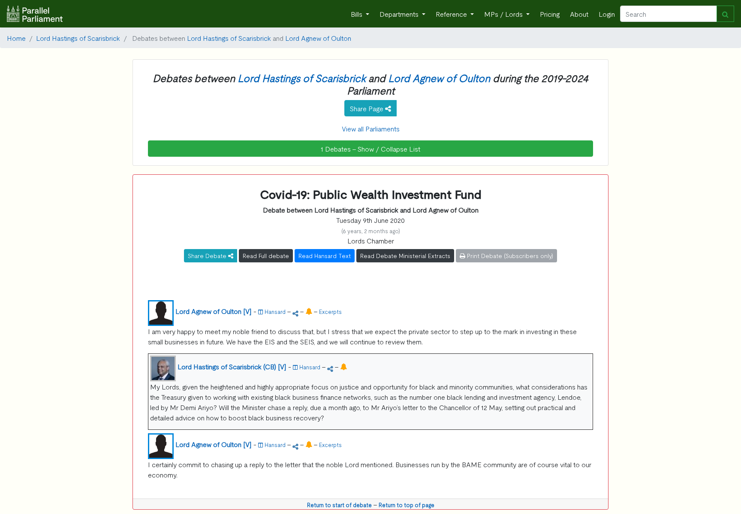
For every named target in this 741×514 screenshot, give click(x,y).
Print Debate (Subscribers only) (509, 255)
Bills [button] (357, 13)
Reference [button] (452, 13)
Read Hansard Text (324, 255)
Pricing (550, 13)
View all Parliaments (371, 128)
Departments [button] (400, 13)
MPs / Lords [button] (504, 13)
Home (16, 38)
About (579, 13)
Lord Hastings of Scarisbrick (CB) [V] (232, 366)
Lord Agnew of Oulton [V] (213, 311)
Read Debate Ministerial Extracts (405, 255)
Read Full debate (266, 255)
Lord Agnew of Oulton (318, 38)
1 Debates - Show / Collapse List (370, 148)
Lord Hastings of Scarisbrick (78, 38)
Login (607, 13)
